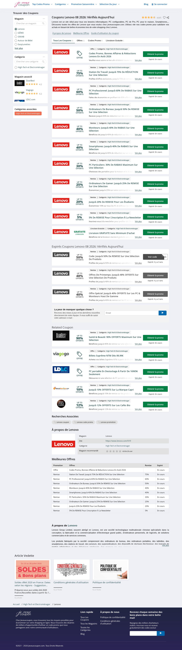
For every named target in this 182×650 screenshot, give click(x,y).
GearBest (30, 80)
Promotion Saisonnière (82, 4)
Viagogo (30, 90)
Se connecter (160, 4)
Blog (146, 4)
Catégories (60, 4)
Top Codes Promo (41, 4)
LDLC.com (30, 99)
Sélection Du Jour (108, 4)
